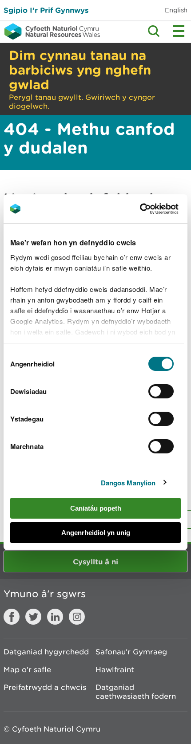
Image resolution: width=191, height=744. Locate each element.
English (176, 10)
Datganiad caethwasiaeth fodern (136, 692)
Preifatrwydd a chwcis (45, 687)
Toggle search (153, 31)
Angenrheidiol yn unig (95, 532)
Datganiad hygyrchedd (46, 651)
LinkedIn (55, 617)
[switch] (161, 391)
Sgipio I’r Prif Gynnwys (46, 10)
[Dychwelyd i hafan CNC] (50, 31)
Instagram (77, 617)
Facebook (12, 617)
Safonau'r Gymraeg (131, 651)
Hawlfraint (115, 669)
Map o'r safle (27, 669)
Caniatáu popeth (95, 508)
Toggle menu (178, 31)
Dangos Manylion (128, 483)
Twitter (33, 617)
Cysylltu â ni (95, 561)
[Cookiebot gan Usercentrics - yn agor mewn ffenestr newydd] (155, 209)
